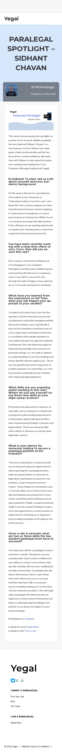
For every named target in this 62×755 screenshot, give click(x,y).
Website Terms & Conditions (36, 746)
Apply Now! (33, 626)
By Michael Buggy (43, 87)
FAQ (13, 701)
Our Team (15, 706)
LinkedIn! (30, 618)
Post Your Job (17, 696)
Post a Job (30, 630)
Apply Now (16, 722)
